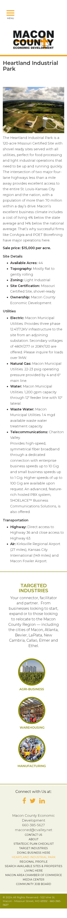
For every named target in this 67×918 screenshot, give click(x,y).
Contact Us (33, 835)
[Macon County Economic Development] (33, 39)
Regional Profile (34, 861)
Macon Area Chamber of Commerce (33, 875)
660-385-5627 (33, 825)
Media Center (33, 879)
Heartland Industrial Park (33, 857)
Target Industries (33, 848)
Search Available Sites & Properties (33, 866)
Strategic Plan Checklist (34, 843)
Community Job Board (33, 884)
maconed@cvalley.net (33, 830)
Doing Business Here (33, 852)
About (33, 839)
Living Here (33, 870)
